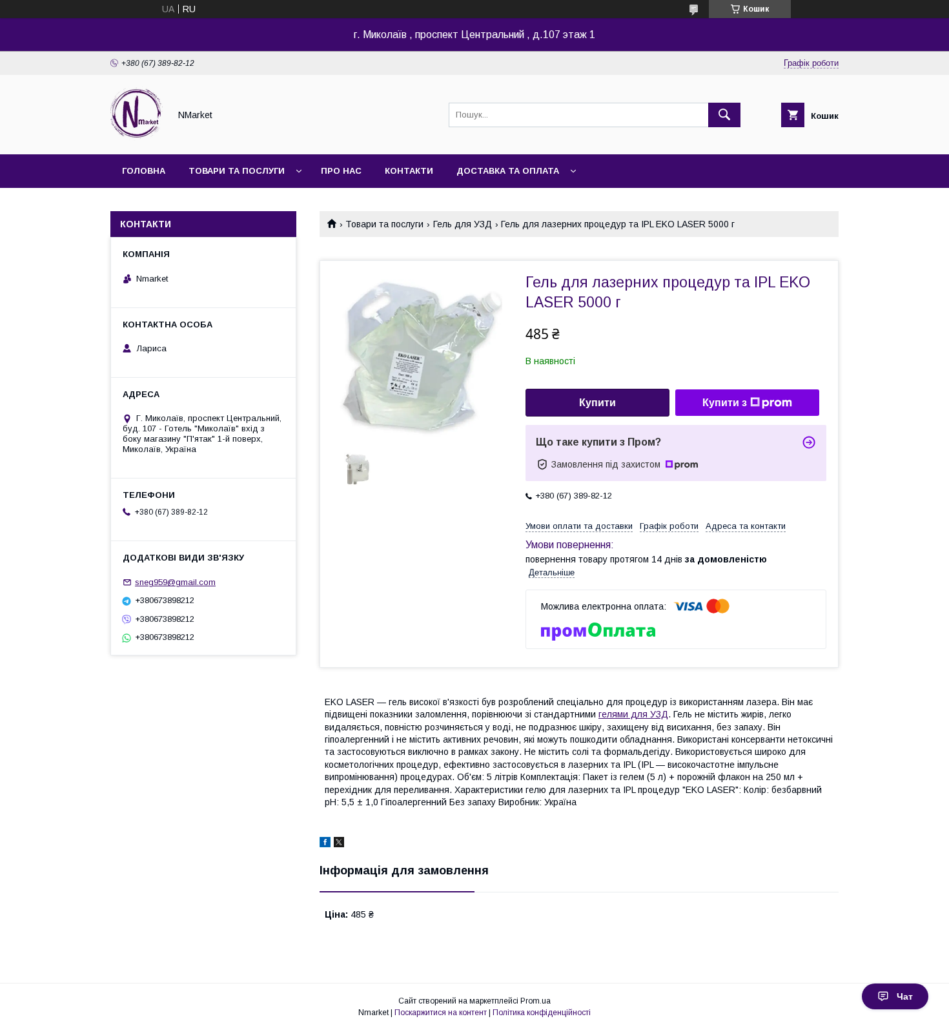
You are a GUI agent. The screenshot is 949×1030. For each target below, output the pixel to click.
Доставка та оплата (507, 171)
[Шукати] (724, 115)
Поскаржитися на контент (440, 1012)
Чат (905, 996)
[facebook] (325, 844)
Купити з (724, 402)
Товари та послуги (237, 171)
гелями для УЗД (633, 714)
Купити (597, 402)
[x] (339, 844)
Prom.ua (535, 1000)
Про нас (341, 171)
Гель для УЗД (462, 224)
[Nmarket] (136, 137)
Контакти (409, 171)
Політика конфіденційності (542, 1012)
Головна (143, 171)
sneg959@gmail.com (175, 582)
